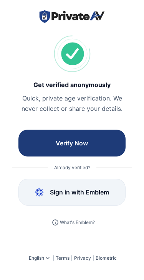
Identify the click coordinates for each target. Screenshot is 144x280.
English (36, 258)
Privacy (82, 258)
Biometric (106, 258)
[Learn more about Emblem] (55, 222)
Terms (63, 258)
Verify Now (72, 143)
